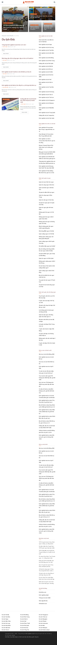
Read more (6, 53)
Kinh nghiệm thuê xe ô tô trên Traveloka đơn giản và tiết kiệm (47, 396)
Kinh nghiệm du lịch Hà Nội (46, 72)
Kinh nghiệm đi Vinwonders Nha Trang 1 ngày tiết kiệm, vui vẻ (46, 129)
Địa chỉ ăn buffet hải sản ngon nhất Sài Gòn (46, 276)
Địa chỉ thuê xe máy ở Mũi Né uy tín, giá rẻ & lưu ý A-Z (47, 422)
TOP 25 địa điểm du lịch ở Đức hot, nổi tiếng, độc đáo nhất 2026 (41, 16)
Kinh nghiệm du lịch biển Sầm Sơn (46, 54)
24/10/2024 (33, 20)
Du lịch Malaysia (43, 627)
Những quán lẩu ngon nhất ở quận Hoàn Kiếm (46, 217)
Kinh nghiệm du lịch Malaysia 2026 (46, 104)
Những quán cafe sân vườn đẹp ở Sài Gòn (47, 339)
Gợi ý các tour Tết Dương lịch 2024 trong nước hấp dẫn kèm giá (46, 384)
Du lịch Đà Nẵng (24, 614)
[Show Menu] (2, 2)
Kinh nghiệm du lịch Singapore (47, 100)
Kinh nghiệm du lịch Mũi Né (46, 66)
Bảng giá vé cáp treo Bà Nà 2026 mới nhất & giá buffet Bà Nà (47, 153)
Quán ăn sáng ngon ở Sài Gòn (46, 185)
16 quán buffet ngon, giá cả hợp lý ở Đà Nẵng (47, 254)
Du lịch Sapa (5, 619)
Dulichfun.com (42, 592)
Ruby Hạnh (5, 46)
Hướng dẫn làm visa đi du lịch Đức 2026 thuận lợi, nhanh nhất (28, 100)
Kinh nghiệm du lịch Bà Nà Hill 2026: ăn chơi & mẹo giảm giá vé (47, 157)
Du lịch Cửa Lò (5, 630)
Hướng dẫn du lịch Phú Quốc (46, 63)
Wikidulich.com (43, 603)
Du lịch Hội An (24, 619)
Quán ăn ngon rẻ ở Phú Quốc (46, 258)
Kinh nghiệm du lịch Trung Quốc (47, 112)
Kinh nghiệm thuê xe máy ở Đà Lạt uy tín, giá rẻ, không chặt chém (46, 437)
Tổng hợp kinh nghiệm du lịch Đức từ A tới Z (14, 45)
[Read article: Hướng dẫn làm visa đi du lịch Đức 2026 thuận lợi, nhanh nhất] (10, 104)
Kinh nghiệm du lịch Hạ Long (46, 47)
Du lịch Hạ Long (6, 623)
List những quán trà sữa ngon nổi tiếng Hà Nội (46, 311)
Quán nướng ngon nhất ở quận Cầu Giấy (46, 242)
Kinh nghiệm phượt (43, 595)
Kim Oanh (6, 31)
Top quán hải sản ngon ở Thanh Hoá (47, 281)
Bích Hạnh (23, 104)
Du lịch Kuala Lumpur (44, 630)
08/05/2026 (11, 46)
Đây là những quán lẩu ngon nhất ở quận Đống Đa (46, 227)
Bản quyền (31, 637)
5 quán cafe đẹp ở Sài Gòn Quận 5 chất (47, 344)
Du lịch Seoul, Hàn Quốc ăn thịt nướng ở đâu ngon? (47, 266)
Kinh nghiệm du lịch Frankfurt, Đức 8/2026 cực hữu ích (16, 72)
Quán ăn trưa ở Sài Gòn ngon (46, 182)
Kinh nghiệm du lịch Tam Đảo (46, 50)
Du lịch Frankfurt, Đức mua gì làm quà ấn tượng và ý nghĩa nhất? (13, 27)
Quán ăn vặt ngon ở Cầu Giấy (46, 200)
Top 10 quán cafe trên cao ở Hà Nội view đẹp (47, 297)
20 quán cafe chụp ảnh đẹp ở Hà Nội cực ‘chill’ (47, 306)
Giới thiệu (7, 637)
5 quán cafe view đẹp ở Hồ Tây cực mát (46, 301)
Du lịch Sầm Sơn (6, 627)
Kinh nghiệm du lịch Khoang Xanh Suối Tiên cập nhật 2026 (46, 167)
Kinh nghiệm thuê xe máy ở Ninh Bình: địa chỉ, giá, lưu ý (47, 417)
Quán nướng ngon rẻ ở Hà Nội (46, 234)
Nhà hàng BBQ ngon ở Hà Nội (46, 231)
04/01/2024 (47, 31)
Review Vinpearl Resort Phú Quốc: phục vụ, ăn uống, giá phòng (46, 147)
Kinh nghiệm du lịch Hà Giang (46, 91)
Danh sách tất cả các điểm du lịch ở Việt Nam (46, 40)
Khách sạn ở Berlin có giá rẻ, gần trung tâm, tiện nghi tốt (34, 28)
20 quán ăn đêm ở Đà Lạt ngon (46, 192)
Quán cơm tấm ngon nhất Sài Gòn (46, 188)
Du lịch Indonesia (43, 623)
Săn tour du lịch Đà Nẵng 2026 (46, 354)
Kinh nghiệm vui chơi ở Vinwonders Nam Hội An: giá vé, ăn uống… (47, 140)
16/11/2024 (12, 31)
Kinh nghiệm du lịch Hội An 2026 (46, 83)
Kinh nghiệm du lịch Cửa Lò (46, 94)
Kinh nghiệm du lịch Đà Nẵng (46, 57)
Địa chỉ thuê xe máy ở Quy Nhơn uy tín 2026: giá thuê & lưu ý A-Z (47, 406)
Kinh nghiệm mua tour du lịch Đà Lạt (46, 358)
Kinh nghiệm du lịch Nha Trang (47, 60)
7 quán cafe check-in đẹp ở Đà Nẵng (46, 329)
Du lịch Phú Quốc (24, 625)
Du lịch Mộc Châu (6, 621)
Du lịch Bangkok (43, 619)
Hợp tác (37, 637)
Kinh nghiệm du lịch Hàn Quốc (46, 118)
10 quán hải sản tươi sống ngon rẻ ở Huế (47, 285)
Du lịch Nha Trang (24, 617)
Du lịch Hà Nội (5, 614)
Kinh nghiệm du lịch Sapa (45, 44)
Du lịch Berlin (34, 25)
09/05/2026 (10, 73)
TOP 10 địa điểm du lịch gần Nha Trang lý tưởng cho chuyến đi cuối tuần (47, 552)
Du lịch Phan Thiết (25, 623)
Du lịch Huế (23, 621)
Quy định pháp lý (14, 637)
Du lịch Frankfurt (8, 23)
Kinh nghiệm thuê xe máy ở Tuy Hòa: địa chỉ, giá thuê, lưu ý (46, 401)
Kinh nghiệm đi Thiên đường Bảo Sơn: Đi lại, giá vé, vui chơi (46, 171)
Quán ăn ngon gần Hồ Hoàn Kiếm (46, 208)
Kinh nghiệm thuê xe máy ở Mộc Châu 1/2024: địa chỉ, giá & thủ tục (47, 411)
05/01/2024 (33, 31)
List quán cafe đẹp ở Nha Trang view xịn (46, 325)
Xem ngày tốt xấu (43, 600)
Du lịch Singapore (43, 614)
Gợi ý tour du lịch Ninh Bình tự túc (46, 362)
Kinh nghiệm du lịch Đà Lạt (46, 69)
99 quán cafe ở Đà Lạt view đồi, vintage (46, 320)
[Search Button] (54, 2)
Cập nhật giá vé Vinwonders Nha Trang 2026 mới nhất (46, 135)
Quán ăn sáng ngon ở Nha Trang (45, 196)
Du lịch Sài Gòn (24, 627)
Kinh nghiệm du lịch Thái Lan (46, 97)
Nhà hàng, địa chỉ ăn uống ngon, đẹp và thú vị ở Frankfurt (17, 58)
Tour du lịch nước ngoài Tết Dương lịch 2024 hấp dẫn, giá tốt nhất (47, 377)
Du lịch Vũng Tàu (24, 630)
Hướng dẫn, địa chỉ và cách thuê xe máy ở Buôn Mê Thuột (47, 426)
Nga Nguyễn (5, 87)
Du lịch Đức (34, 14)
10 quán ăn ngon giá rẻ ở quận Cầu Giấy (46, 203)
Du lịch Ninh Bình (6, 625)
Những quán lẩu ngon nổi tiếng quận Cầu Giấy (47, 222)
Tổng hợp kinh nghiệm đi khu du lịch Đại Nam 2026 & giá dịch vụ (47, 162)
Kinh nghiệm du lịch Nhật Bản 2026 (46, 108)
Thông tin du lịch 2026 (44, 598)
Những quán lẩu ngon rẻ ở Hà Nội (46, 213)
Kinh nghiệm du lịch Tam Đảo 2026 (46, 88)
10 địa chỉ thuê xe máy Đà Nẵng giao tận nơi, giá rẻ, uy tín (47, 431)
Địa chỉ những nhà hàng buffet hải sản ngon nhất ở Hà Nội (46, 250)
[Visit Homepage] (28, 2)
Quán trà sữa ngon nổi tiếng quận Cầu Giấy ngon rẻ (46, 315)
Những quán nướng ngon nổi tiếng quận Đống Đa (46, 237)
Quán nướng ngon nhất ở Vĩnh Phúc (46, 271)
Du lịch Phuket (42, 621)
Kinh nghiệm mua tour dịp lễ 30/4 (46, 367)
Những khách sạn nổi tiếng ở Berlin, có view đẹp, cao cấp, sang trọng (48, 27)
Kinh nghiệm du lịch (30, 633)
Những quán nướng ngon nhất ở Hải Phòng (47, 262)
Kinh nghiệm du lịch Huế (45, 79)
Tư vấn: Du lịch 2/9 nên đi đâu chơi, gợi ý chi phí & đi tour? (46, 372)
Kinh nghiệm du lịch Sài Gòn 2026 (46, 75)
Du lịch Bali (42, 625)
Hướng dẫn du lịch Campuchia (46, 115)
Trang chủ (4, 35)
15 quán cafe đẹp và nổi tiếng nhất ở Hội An (46, 334)
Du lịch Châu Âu (10, 35)
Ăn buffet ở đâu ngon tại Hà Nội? (47, 246)
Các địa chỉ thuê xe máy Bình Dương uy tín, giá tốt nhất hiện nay (46, 390)
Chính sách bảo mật (23, 637)
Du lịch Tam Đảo (6, 617)
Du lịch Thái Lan (43, 617)
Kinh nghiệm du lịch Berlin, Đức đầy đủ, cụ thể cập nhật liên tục (19, 85)
